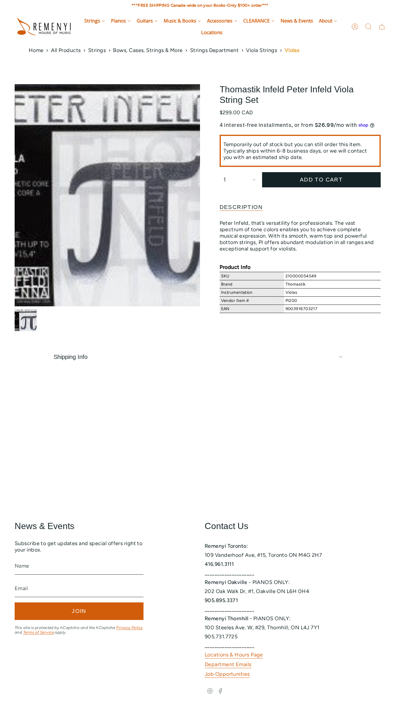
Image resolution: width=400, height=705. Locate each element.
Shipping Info (71, 357)
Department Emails (228, 664)
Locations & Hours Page (234, 655)
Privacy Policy (129, 627)
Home (36, 50)
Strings (97, 50)
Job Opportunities (227, 674)
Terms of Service (38, 632)
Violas (292, 50)
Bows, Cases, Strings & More (147, 50)
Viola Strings (261, 50)
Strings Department (214, 50)
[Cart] (382, 27)
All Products (66, 50)
